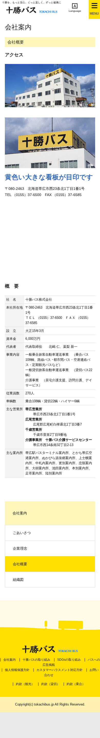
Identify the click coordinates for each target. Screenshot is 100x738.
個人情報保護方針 (17, 669)
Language (75, 10)
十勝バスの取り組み (36, 659)
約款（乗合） (76, 684)
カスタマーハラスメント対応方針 (59, 669)
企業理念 (20, 548)
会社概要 (20, 564)
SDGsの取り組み (69, 659)
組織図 (18, 580)
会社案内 (9, 659)
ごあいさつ (22, 533)
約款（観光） (25, 684)
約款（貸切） (50, 684)
